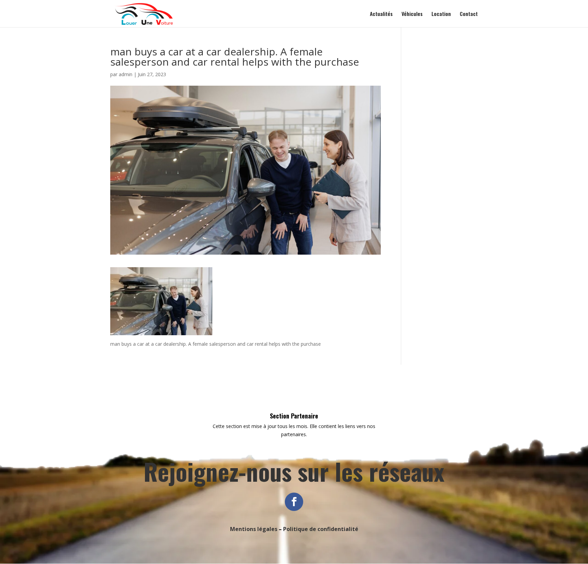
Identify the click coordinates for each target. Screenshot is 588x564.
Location (441, 14)
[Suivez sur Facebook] (294, 502)
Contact (469, 14)
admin (125, 74)
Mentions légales (253, 529)
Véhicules (412, 14)
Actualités (381, 14)
